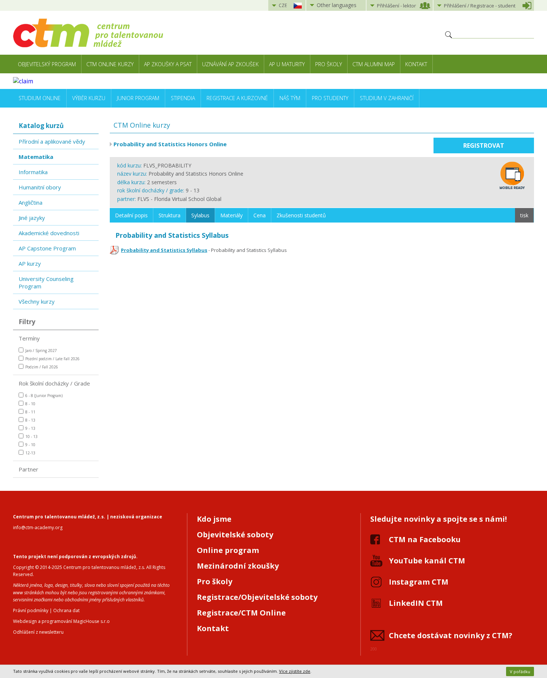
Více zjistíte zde (294, 671)
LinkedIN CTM (416, 603)
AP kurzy (30, 263)
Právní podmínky (30, 610)
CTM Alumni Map (373, 64)
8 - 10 (30, 403)
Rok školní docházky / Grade (54, 383)
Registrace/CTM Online (241, 613)
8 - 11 (30, 412)
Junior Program (138, 98)
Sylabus (200, 215)
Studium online (40, 98)
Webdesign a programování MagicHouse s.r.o (61, 621)
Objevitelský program (47, 64)
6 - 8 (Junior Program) (44, 395)
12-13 (30, 452)
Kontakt (416, 64)
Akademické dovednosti (49, 233)
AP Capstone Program (47, 248)
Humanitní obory (40, 187)
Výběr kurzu (88, 98)
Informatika (33, 172)
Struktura (169, 215)
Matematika (36, 156)
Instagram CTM (418, 582)
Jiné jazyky (32, 217)
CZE (283, 5)
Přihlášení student (479, 5)
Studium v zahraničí (386, 98)
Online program (228, 550)
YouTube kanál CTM (427, 561)
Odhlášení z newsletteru (38, 632)
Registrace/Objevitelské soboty (257, 597)
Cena (259, 215)
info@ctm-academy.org (38, 527)
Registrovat (483, 145)
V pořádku (520, 671)
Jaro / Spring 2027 (41, 350)
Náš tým (289, 98)
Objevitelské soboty (235, 535)
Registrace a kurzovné (237, 98)
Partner (28, 469)
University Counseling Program (46, 282)
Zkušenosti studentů (301, 215)
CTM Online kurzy (110, 64)
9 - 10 (30, 444)
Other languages (336, 5)
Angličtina (30, 202)
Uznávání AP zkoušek (230, 64)
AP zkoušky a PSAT (168, 64)
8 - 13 (30, 420)
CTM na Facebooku (425, 539)
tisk (524, 215)
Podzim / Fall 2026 (41, 367)
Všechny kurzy (37, 301)
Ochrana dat (66, 610)
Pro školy (328, 64)
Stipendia (183, 98)
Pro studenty (330, 98)
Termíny (29, 338)
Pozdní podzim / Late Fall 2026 (52, 358)
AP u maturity (287, 64)
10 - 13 (31, 436)
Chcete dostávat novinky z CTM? (450, 635)
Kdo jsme (214, 519)
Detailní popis (131, 215)
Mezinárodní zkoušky (238, 566)
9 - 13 (30, 428)
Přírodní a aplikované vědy (52, 141)
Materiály (231, 215)
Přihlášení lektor (396, 5)
